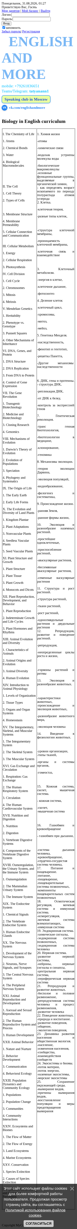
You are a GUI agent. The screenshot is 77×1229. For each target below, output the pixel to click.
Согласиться (39, 1223)
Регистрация (31, 31)
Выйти (45, 10)
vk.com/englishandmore (24, 108)
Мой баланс (30, 10)
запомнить (13, 27)
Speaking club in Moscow (26, 99)
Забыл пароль (11, 31)
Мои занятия (11, 10)
